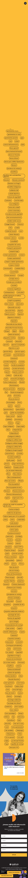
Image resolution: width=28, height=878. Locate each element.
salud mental (17, 648)
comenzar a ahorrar (10, 238)
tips (13, 716)
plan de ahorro (14, 567)
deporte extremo (9, 314)
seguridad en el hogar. (14, 655)
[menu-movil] (25, 3)
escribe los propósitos (18, 365)
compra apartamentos (10, 254)
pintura (14, 563)
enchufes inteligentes (10, 361)
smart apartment (9, 682)
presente (6, 584)
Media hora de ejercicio (14, 512)
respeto (22, 631)
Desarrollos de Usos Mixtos (14, 324)
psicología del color (14, 614)
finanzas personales (9, 389)
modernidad (21, 519)
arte (10, 141)
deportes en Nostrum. (14, 317)
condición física (19, 268)
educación (18, 341)
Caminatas (8, 200)
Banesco (14, 165)
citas (10, 227)
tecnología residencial (14, 699)
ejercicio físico (8, 351)
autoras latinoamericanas (11, 144)
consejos (20, 275)
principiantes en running (14, 594)
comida (21, 238)
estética (8, 375)
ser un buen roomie (9, 662)
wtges (6, 740)
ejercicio (6, 344)
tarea (7, 689)
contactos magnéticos (14, 289)
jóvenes (7, 463)
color (20, 231)
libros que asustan (10, 480)
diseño (21, 331)
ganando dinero (8, 409)
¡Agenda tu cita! (24, 875)
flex (6, 392)
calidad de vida (14, 190)
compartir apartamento (14, 248)
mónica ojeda (14, 529)
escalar (6, 365)
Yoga (6, 744)
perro (21, 557)
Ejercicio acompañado (18, 344)
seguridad (19, 652)
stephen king (18, 686)
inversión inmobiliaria (14, 457)
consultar (14, 285)
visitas (19, 733)
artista (17, 141)
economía (9, 341)
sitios (20, 676)
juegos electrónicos (18, 463)
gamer (10, 406)
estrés (6, 378)
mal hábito (14, 501)
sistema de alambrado (14, 669)
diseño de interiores (14, 334)
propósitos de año (19, 604)
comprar (22, 254)
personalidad (10, 560)
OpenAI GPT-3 (18, 546)
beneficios (14, 171)
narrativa (9, 540)
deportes (20, 314)
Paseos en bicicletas (10, 557)
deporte (20, 310)
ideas (8, 429)
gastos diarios (20, 409)
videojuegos (19, 730)
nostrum (10, 543)
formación (17, 395)
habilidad (8, 419)
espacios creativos (18, 372)
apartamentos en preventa (14, 131)
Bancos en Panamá (14, 154)
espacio (7, 372)
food (9, 395)
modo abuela (14, 523)
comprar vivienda (14, 265)
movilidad (19, 536)
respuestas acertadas (14, 638)
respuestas (14, 635)
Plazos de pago (10, 577)
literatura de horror (18, 491)
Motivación (9, 536)
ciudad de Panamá (11, 231)
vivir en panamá (9, 737)
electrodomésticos (19, 355)
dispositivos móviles (9, 338)
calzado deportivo (14, 193)
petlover (19, 560)
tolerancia (20, 716)
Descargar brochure (6, 875)
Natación (18, 540)
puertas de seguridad (14, 618)
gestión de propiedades (17, 412)
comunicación (8, 268)
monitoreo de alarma (14, 533)
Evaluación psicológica (17, 378)
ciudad (17, 227)
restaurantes (9, 642)
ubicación (7, 723)
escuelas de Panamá (18, 368)
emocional (14, 358)
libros (8, 474)
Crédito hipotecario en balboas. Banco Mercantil (12, 296)
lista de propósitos (14, 484)
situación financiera (14, 679)
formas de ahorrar (14, 399)
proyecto (14, 608)
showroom (21, 662)
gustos (19, 416)
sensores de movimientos (14, 659)
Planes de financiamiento (14, 574)
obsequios (8, 546)
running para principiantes (14, 645)
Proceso (18, 601)
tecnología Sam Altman (14, 703)
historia (11, 423)
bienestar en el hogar (14, 183)
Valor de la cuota (18, 723)
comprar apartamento (14, 258)
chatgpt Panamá (9, 224)
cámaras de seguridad (14, 197)
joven (19, 460)
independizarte (14, 433)
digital (14, 331)
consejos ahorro (14, 278)
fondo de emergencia (17, 392)
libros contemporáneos (14, 477)
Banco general (14, 148)
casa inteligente (14, 203)
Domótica (21, 338)
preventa (14, 591)
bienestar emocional (18, 180)
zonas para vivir (14, 747)
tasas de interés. (10, 693)
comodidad (14, 241)
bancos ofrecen (14, 158)
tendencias (8, 706)
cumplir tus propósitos (14, 300)
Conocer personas (10, 275)
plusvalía (20, 577)
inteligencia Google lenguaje (14, 450)
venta (6, 727)
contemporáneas (9, 292)
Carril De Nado (19, 200)
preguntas (20, 580)
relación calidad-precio (10, 631)
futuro (19, 402)
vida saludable (9, 730)
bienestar (6, 180)
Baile (22, 144)
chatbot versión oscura (14, 220)
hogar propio (20, 426)
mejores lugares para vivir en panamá (14, 516)
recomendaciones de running (14, 625)
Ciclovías (20, 224)
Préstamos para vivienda (14, 587)
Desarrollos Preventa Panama (14, 327)
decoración (20, 304)
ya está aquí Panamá (17, 740)
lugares (7, 497)
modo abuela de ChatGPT (14, 526)
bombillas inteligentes (14, 186)
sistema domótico (11, 676)
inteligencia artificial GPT (14, 446)
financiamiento (14, 385)
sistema (19, 665)
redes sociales (10, 628)
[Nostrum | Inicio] (14, 864)
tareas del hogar (17, 689)
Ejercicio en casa (14, 348)
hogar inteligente (8, 426)
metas (5, 519)
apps (22, 137)
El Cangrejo (7, 355)
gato (5, 412)
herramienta (18, 419)
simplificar (10, 665)
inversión (19, 453)
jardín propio (10, 460)
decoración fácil (10, 310)
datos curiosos (9, 304)
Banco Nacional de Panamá (14, 151)
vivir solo (20, 737)
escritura (6, 368)
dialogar (7, 331)
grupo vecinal (10, 416)
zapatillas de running (17, 744)
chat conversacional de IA (14, 217)
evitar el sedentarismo (10, 382)
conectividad (14, 271)
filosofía (22, 382)
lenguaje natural (18, 467)
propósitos (7, 604)
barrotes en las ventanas (14, 168)
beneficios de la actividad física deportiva (12, 176)
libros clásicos (17, 474)
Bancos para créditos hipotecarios (14, 161)
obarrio (18, 543)
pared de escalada (17, 553)
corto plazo (20, 292)
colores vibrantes (14, 234)
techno (20, 693)
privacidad (10, 601)
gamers (17, 406)
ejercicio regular (19, 351)
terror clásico (14, 710)
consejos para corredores (14, 282)
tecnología (18, 696)
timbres (7, 716)
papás (7, 553)
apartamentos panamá (11, 137)
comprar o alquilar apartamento (14, 261)
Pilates (6, 563)
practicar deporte (9, 580)
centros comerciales (14, 210)
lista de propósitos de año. (14, 487)
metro (12, 519)
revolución (19, 642)
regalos (20, 628)
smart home (20, 682)
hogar (17, 423)
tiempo (21, 713)
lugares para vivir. (18, 497)
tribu (19, 720)
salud (8, 648)
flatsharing (21, 389)
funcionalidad (10, 402)
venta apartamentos (17, 727)
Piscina (21, 563)
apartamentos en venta (14, 134)
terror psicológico (10, 713)
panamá (21, 550)
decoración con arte (14, 307)
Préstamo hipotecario (18, 584)
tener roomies (19, 706)
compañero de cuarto (14, 244)
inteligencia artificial (14, 436)
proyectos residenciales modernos (14, 611)
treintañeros (11, 720)
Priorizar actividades (14, 597)
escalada (21, 361)
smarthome (9, 686)
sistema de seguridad (14, 672)
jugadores (7, 467)
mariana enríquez (14, 509)
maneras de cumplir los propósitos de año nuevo (13, 505)
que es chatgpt (14, 621)
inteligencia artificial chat (14, 440)
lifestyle (21, 480)
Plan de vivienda (14, 570)
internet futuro (10, 453)
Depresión (14, 321)
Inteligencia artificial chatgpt (14, 443)
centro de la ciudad (14, 207)
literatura (7, 491)
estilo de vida (18, 375)
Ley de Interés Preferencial (14, 470)
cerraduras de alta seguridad (14, 214)
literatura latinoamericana (14, 494)
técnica (9, 696)
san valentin (9, 652)
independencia (17, 429)
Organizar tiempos (10, 550)
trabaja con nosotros (14, 872)
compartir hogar (14, 251)
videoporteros (10, 733)
